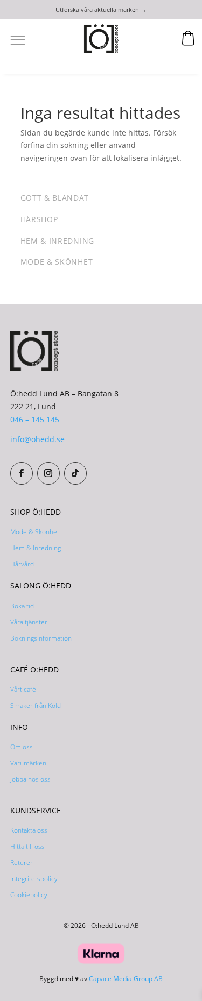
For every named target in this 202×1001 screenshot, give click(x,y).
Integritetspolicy (34, 878)
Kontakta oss (28, 830)
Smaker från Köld (35, 705)
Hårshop (39, 219)
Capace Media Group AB (126, 978)
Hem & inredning (57, 241)
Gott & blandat (54, 198)
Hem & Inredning (35, 547)
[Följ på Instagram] (48, 473)
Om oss (21, 746)
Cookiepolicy (28, 894)
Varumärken (28, 763)
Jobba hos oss (30, 779)
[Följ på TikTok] (75, 473)
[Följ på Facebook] (21, 473)
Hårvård (22, 564)
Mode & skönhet (56, 262)
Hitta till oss (27, 846)
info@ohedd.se (37, 439)
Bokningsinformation (41, 638)
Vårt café (23, 689)
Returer (21, 862)
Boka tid (22, 605)
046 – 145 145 (34, 419)
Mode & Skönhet (34, 531)
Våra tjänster (28, 622)
